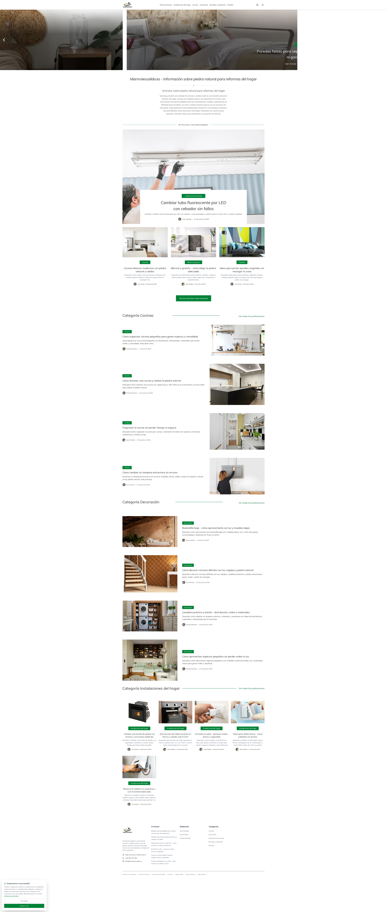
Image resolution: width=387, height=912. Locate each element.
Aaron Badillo (184, 831)
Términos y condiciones (129, 874)
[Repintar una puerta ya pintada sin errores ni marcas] (193, 40)
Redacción (184, 826)
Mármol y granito (193, 262)
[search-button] (257, 5)
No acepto (24, 901)
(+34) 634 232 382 (131, 858)
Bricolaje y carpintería (218, 5)
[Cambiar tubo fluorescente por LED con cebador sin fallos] (193, 176)
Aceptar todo (24, 906)
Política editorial (190, 874)
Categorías (213, 826)
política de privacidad (11, 896)
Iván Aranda (184, 834)
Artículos (155, 826)
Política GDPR (179, 874)
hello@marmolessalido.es (133, 861)
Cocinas (195, 5)
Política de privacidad (158, 874)
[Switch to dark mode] (263, 5)
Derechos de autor (144, 874)
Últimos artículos (166, 5)
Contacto (170, 874)
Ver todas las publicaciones (252, 316)
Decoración (204, 5)
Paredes (230, 5)
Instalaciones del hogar (182, 5)
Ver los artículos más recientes (193, 298)
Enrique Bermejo (185, 838)
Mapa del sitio (202, 874)
